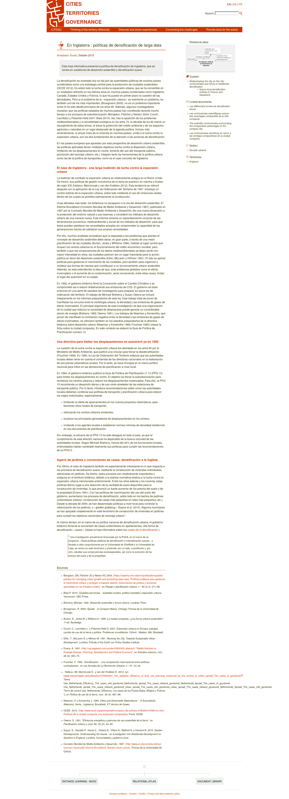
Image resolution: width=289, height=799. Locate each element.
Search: (209, 13)
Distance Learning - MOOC (79, 781)
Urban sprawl (191, 59)
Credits (142, 793)
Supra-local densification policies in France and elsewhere (212, 92)
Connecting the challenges (182, 29)
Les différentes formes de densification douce (209, 107)
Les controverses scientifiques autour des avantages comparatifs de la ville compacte (209, 116)
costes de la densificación (142, 530)
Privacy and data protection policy (164, 793)
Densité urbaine (197, 150)
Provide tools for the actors (222, 29)
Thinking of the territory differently (90, 29)
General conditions (118, 793)
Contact (133, 793)
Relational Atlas (144, 781)
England (193, 161)
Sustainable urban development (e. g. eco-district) (211, 50)
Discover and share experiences (138, 29)
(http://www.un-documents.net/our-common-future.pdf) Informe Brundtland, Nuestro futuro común (113, 745)
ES (235, 4)
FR (240, 4)
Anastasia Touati (67, 55)
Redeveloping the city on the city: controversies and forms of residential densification (209, 83)
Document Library (209, 781)
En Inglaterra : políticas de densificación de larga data (206, 63)
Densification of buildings (202, 57)
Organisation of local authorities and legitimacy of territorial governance (224, 57)
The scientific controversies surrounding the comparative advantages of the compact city (210, 125)
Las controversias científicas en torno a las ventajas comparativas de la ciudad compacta (210, 135)
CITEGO (56, 29)
